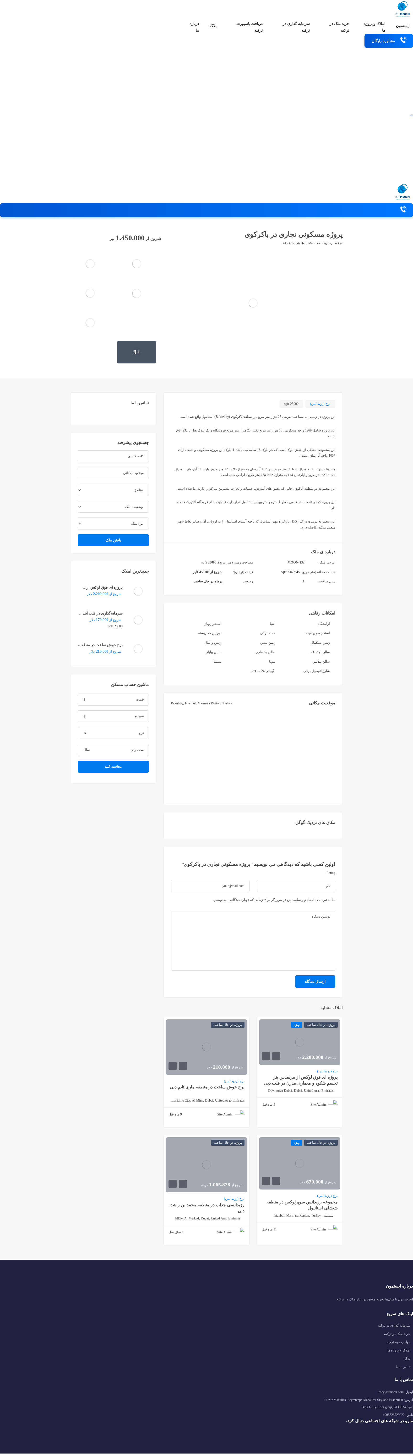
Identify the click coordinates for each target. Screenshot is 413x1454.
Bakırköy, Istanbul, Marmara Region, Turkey (312, 243)
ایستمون (402, 26)
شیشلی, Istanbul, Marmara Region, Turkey (303, 1215)
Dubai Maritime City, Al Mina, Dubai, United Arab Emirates (206, 1100)
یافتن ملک (113, 540)
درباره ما (194, 27)
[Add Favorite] (85, 238)
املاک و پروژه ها (374, 27)
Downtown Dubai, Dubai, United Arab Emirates (300, 1090)
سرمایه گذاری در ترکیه (296, 27)
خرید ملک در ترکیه (339, 27)
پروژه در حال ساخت (208, 581)
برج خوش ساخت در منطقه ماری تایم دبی (207, 1087)
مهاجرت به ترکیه (398, 1342)
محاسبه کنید (113, 766)
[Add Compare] (94, 238)
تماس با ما (403, 1367)
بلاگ (213, 26)
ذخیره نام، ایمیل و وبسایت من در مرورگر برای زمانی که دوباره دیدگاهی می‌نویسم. (271, 900)
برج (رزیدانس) (320, 404)
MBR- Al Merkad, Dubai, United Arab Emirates (207, 1218)
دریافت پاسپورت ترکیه (249, 27)
